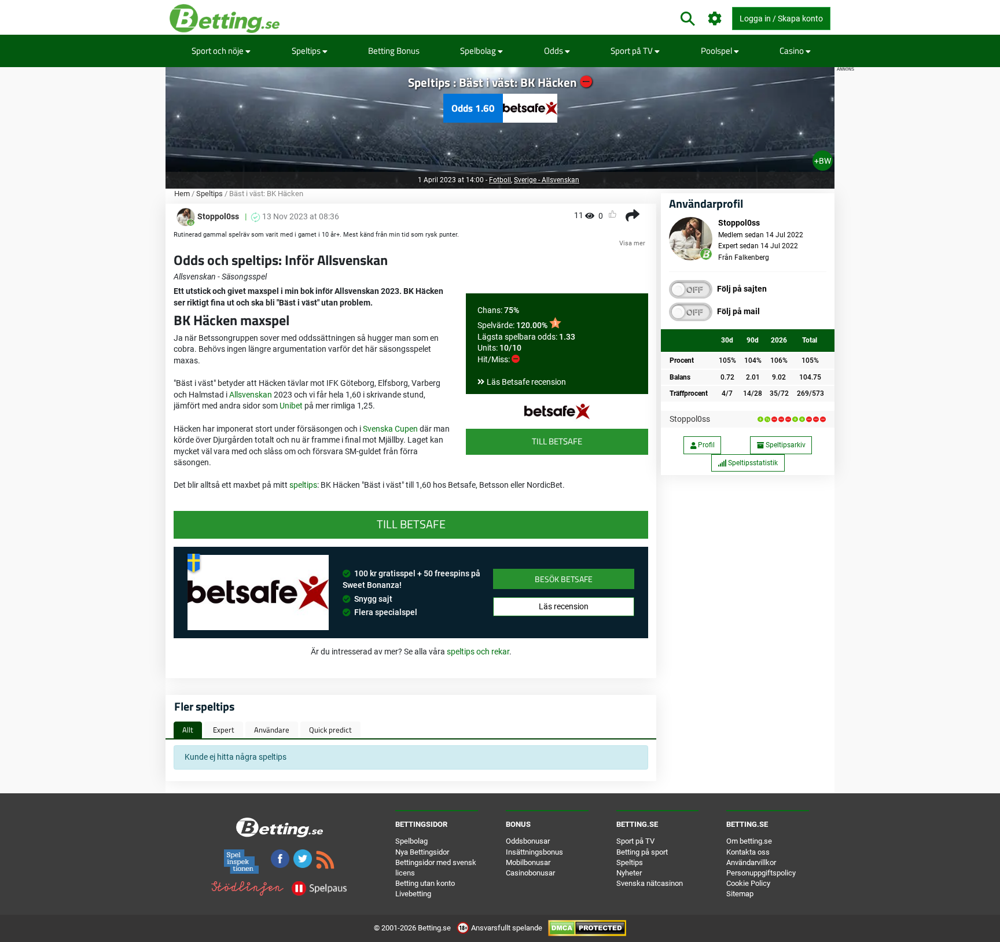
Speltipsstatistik (752, 463)
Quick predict (330, 729)
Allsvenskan (250, 394)
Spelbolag (479, 50)
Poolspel (717, 50)
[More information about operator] (258, 592)
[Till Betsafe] (557, 411)
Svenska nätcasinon (649, 883)
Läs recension (564, 606)
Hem (182, 193)
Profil (705, 445)
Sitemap (739, 893)
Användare (271, 729)
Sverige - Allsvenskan (546, 180)
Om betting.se (749, 841)
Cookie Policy (748, 883)
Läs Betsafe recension (526, 382)
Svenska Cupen (390, 428)
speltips (303, 485)
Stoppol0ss (690, 419)
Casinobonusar (530, 873)
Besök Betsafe (564, 579)
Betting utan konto (425, 883)
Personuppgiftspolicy (761, 873)
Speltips (307, 50)
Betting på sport (642, 852)
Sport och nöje (218, 50)
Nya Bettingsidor (422, 852)
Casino (793, 50)
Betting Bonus (394, 50)
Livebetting (413, 893)
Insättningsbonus (534, 852)
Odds (554, 50)
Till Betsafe (557, 441)
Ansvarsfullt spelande (506, 927)
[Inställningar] (715, 19)
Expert (223, 729)
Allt (187, 729)
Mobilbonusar (528, 862)
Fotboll (500, 180)
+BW (822, 160)
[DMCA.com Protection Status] (587, 927)
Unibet (291, 405)
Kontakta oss (748, 852)
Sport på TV (633, 50)
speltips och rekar (478, 651)
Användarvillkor (751, 862)
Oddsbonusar (528, 841)
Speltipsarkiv (785, 445)
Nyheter (629, 873)
